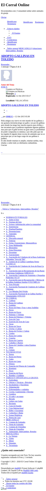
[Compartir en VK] (29, 150)
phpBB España (27, 473)
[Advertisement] (23, 178)
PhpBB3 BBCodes (30, 470)
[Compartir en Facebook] (11, 150)
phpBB (17, 468)
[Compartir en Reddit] (23, 150)
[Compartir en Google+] (35, 150)
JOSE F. (4, 87)
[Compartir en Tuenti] (17, 150)
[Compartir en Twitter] (14, 150)
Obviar (3, 17)
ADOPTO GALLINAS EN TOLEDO (20, 105)
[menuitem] (15, 33)
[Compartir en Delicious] (26, 150)
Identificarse (28, 22)
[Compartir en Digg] (20, 150)
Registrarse (39, 22)
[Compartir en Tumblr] (32, 150)
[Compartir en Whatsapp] (38, 150)
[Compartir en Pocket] (41, 150)
